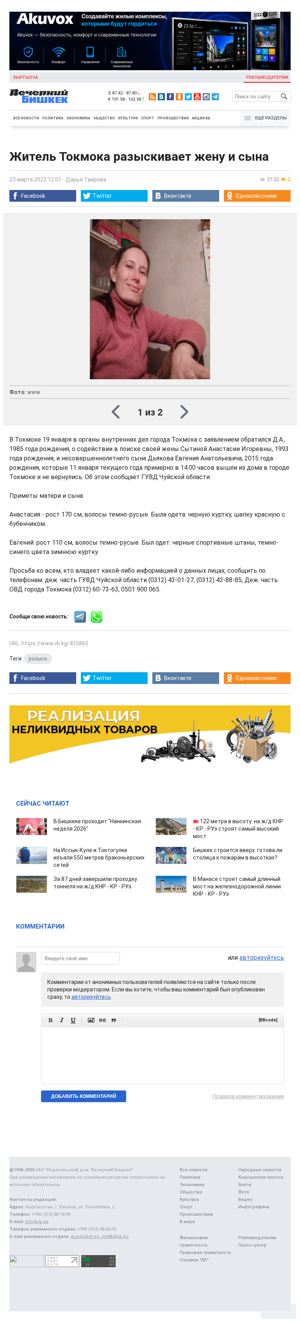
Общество (104, 118)
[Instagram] (206, 96)
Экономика (78, 118)
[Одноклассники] (179, 96)
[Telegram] (215, 96)
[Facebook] (170, 96)
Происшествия (173, 118)
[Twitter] (188, 96)
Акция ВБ (201, 118)
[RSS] (152, 96)
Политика (52, 118)
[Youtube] (197, 96)
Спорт (147, 118)
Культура (128, 118)
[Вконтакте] (161, 96)
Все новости (26, 118)
